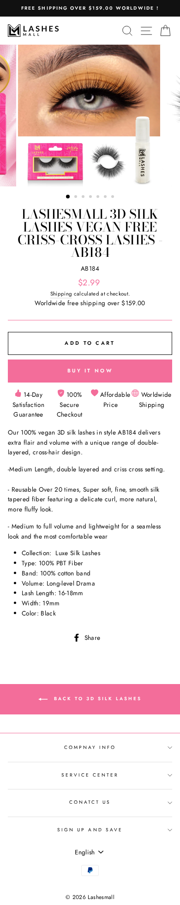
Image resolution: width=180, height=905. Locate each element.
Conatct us (90, 802)
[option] (90, 8)
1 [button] (68, 197)
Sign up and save (90, 829)
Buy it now (90, 370)
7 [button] (113, 197)
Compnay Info (90, 747)
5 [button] (98, 197)
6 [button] (106, 197)
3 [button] (84, 197)
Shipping (61, 293)
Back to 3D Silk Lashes (96, 699)
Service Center (90, 775)
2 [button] (76, 197)
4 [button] (91, 197)
